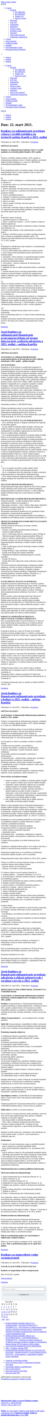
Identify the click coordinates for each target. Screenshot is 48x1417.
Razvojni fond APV (13, 1373)
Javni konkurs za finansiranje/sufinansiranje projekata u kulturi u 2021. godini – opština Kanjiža (23, 698)
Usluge (8, 39)
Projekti (13, 10)
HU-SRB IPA (20, 12)
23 (4, 1314)
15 (2, 1312)
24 (7, 1314)
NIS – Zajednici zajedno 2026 (17, 1348)
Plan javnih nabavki (17, 35)
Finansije (13, 33)
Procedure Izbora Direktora (16, 49)
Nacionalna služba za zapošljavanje (19, 1367)
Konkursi (34, 142)
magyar (8, 57)
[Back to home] (3, 4)
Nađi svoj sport (20, 18)
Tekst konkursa (6, 1278)
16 (4, 1312)
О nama (8, 8)
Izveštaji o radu (15, 31)
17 (7, 1312)
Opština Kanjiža (11, 43)
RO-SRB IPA (20, 14)
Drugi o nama (15, 29)
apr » (8, 1319)
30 (4, 1317)
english (8, 59)
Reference (14, 27)
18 (9, 1312)
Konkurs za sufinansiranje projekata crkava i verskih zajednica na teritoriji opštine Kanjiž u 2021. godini (24, 134)
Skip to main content (8, 2)
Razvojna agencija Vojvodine (16, 1371)
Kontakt (9, 45)
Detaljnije (4, 327)
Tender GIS (19, 16)
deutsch (8, 61)
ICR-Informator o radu (14, 47)
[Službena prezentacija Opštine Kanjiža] (16, 1379)
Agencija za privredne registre (17, 1360)
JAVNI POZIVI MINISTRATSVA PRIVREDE (23, 1346)
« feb (3, 1319)
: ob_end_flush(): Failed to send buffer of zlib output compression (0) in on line (22, 1413)
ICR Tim (13, 22)
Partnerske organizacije (18, 37)
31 (7, 1317)
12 (11, 1309)
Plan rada (13, 20)
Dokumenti (14, 25)
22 (2, 1314)
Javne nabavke (11, 41)
